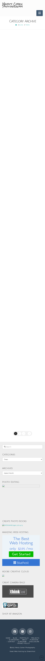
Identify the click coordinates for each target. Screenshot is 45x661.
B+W (7, 44)
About (24, 640)
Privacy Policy (23, 643)
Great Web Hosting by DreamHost (22, 651)
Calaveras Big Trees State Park (23, 44)
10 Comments (11, 374)
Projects (35, 638)
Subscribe (22, 641)
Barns (12, 371)
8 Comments (10, 217)
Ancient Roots (22, 37)
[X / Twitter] (22, 631)
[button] (39, 13)
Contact (11, 641)
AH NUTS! (18, 285)
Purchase (34, 640)
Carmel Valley (19, 212)
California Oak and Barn (20, 362)
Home (8, 638)
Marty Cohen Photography (12, 5)
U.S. (12, 215)
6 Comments (10, 50)
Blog (15, 638)
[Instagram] (30, 631)
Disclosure (34, 641)
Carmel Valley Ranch (13, 294)
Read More (28, 188)
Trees (17, 47)
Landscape (9, 47)
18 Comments (11, 129)
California (9, 127)
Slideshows (14, 640)
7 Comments (10, 297)
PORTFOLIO (24, 638)
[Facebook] (14, 631)
